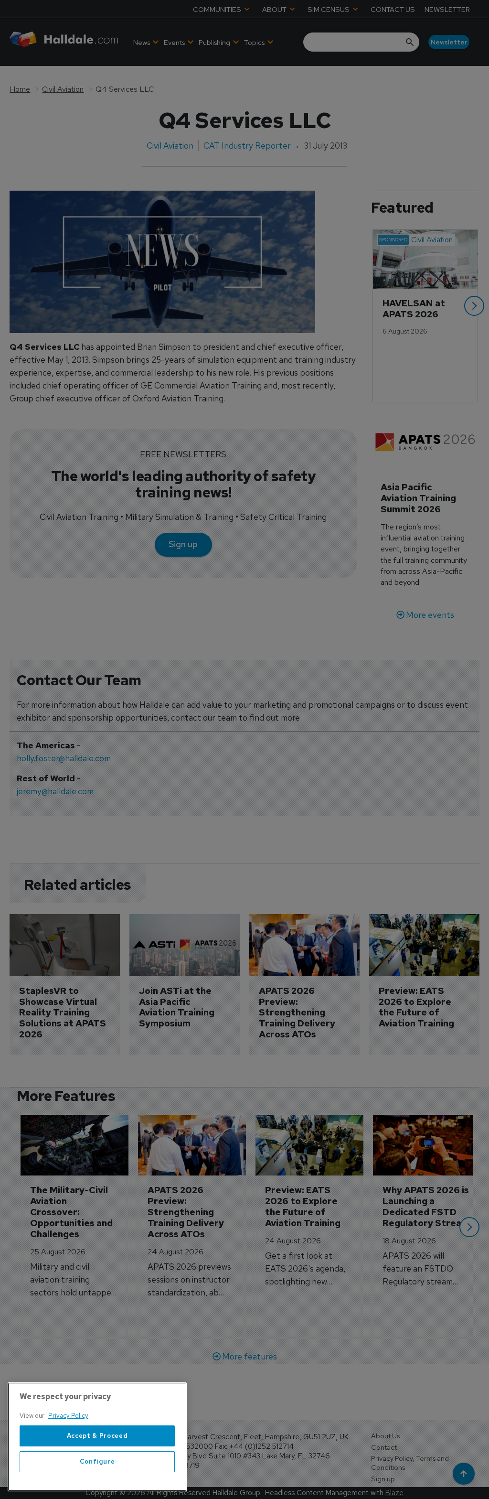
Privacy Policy (68, 1416)
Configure (97, 1461)
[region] (97, 1436)
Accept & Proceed (97, 1436)
